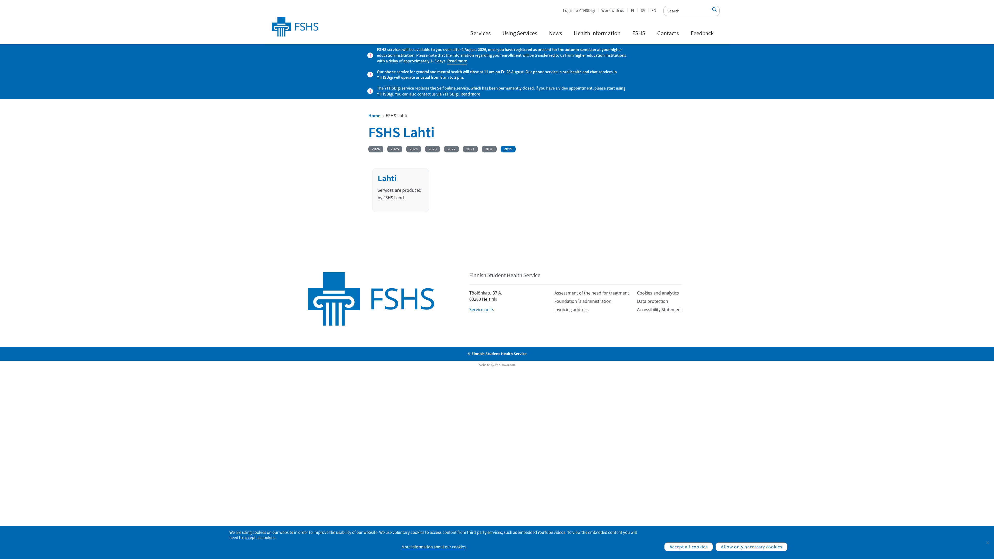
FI (632, 10)
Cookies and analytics (658, 293)
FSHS (638, 33)
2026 (376, 148)
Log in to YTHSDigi (579, 10)
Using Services (519, 33)
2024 (414, 148)
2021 (470, 148)
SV (643, 10)
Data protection (652, 301)
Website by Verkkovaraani (497, 365)
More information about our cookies (433, 546)
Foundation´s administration (582, 301)
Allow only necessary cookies (751, 546)
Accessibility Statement (659, 309)
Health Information (597, 33)
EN (654, 10)
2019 (508, 148)
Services (480, 33)
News (555, 33)
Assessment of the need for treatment (591, 293)
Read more (457, 61)
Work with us (612, 10)
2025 (395, 148)
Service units (481, 309)
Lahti (387, 178)
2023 (432, 148)
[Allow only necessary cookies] (987, 542)
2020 (489, 148)
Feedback (702, 33)
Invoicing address (571, 309)
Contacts (668, 33)
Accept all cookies (689, 546)
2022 (451, 148)
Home (374, 115)
